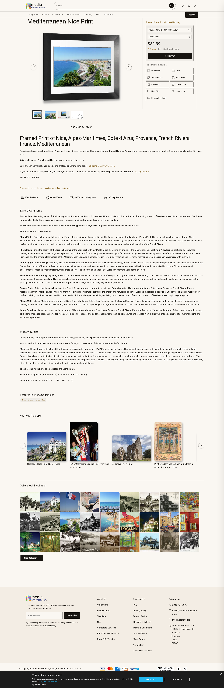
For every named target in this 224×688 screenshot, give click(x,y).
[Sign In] (195, 6)
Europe (30, 400)
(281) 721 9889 (179, 604)
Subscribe (72, 615)
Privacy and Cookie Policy (47, 681)
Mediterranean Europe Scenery (57, 188)
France (37, 400)
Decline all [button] (177, 679)
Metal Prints (139, 639)
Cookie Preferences (142, 650)
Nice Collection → (32, 558)
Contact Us (174, 599)
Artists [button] (45, 14)
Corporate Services (106, 627)
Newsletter (138, 645)
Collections (57, 14)
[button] (83, 684)
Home (24, 400)
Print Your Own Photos (108, 633)
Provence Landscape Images (32, 188)
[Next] (129, 67)
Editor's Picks (73, 14)
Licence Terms (140, 633)
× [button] (221, 674)
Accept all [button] (151, 679)
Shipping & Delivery (142, 622)
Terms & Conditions (142, 627)
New (98, 14)
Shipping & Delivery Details (102, 166)
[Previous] (33, 67)
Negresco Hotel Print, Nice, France (43, 464)
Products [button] (108, 14)
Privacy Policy (139, 610)
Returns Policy (140, 616)
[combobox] (111, 5)
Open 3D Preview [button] (83, 127)
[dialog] (112, 679)
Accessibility (139, 599)
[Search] (171, 5)
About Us (101, 599)
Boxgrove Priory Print (122, 464)
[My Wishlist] (183, 6)
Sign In (192, 14)
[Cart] (189, 6)
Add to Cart (170, 56)
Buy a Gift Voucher (106, 639)
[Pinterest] (185, 670)
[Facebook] (179, 670)
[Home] (38, 6)
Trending (88, 14)
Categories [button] (33, 14)
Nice (43, 400)
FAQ (135, 604)
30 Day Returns (142, 171)
